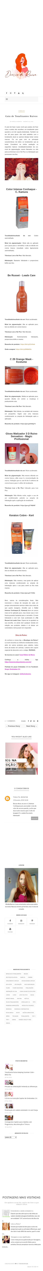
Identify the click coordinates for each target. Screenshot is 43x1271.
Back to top (32, 1266)
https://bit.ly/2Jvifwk (27, 344)
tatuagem (15, 1016)
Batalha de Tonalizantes (13, 974)
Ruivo (18, 1012)
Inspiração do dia (11, 991)
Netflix (26, 998)
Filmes (8, 988)
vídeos (8, 1023)
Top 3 (33, 1016)
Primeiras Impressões (12, 1005)
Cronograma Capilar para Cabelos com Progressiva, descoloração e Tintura (18, 1123)
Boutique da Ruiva (11, 977)
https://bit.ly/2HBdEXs (24, 349)
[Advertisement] (21, 24)
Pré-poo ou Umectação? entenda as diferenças (21, 1086)
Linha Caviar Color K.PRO (27, 991)
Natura (19, 998)
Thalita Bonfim (20, 797)
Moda (32, 995)
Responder (35, 818)
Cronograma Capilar (28, 981)
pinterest (32, 923)
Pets (34, 1002)
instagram (21, 923)
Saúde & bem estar (28, 1012)
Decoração (18, 984)
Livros (8, 995)
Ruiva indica (9, 1012)
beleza (26, 974)
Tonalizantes (25, 1016)
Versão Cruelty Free (25, 1019)
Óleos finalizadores (12, 1002)
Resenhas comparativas (21, 1009)
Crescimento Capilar (12, 981)
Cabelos (21, 111)
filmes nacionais (18, 988)
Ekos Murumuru (29, 984)
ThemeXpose (23, 1263)
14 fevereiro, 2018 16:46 (20, 800)
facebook (10, 923)
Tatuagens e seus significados (20, 1237)
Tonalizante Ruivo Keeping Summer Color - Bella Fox (20, 1073)
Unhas (14, 1019)
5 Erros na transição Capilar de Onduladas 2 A (21, 1098)
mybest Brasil (10, 998)
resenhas (9, 1009)
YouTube (10, 932)
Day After (9, 984)
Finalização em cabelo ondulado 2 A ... (17, 771)
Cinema (30, 977)
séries (7, 1016)
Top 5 (7, 1019)
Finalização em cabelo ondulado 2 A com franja (21, 1110)
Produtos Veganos (28, 1005)
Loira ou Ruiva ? (16, 1224)
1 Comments (11, 721)
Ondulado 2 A (25, 1002)
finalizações (29, 988)
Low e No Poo (23, 995)
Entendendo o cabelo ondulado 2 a (22, 1211)
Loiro (14, 995)
